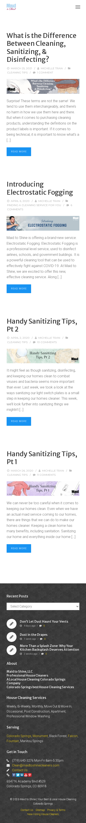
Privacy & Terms (56, 810)
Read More (19, 151)
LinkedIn (22, 775)
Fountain (13, 741)
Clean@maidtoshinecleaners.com (35, 765)
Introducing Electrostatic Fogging (40, 188)
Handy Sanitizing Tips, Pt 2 (42, 325)
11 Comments (46, 474)
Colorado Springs (19, 736)
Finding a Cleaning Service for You (34, 205)
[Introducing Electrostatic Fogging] (43, 223)
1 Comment (45, 72)
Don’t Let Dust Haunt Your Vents (44, 621)
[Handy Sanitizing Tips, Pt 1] (43, 488)
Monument (40, 736)
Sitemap (40, 810)
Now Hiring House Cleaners (43, 814)
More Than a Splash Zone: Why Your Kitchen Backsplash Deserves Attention (49, 648)
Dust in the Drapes (33, 635)
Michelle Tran (52, 68)
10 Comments (47, 342)
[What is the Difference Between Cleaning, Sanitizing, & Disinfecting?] (43, 86)
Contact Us (20, 770)
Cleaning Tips (17, 72)
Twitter (18, 775)
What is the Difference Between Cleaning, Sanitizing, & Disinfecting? (42, 47)
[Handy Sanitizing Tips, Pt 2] (43, 356)
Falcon (73, 736)
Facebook (14, 775)
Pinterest (30, 775)
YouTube (26, 775)
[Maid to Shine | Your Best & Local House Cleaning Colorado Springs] (11, 7)
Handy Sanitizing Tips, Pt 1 (42, 458)
